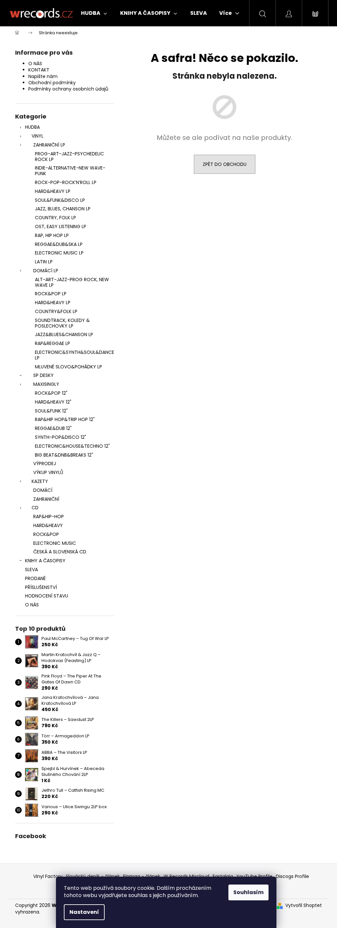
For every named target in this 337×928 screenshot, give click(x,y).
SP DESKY (43, 375)
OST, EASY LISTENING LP (60, 226)
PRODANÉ (35, 578)
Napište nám (43, 76)
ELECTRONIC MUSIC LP (59, 253)
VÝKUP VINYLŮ (48, 472)
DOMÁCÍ (42, 490)
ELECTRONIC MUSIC (54, 543)
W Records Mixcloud (186, 876)
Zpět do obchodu (224, 164)
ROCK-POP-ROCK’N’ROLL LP (65, 182)
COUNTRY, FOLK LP (55, 217)
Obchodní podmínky (52, 82)
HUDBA (32, 127)
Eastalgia (223, 876)
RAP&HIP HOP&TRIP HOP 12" (65, 419)
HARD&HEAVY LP (52, 191)
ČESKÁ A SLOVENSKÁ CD (59, 551)
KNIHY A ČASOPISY (45, 560)
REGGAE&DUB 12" (53, 428)
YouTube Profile (254, 876)
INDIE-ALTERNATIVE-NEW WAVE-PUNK (70, 171)
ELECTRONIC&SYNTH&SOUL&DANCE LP (74, 355)
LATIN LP (44, 261)
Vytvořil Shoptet (303, 905)
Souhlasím (248, 892)
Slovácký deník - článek (93, 876)
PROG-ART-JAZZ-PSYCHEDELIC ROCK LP (69, 156)
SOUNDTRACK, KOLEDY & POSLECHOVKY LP (62, 323)
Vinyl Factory (48, 876)
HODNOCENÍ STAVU (46, 596)
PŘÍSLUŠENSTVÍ (41, 587)
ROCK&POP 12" (51, 393)
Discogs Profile (292, 876)
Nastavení (84, 912)
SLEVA (31, 569)
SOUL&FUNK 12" (51, 411)
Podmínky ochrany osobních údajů (68, 89)
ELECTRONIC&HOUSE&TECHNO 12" (72, 446)
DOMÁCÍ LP (45, 270)
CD (35, 507)
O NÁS (35, 63)
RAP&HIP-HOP (48, 516)
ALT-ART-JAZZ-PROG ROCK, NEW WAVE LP (72, 282)
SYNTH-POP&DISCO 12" (60, 437)
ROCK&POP (46, 534)
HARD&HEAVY (48, 525)
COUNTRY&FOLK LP (56, 311)
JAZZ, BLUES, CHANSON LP (63, 208)
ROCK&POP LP (50, 293)
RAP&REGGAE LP (52, 343)
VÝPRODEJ (44, 463)
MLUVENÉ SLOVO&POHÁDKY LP (68, 366)
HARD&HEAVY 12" (53, 402)
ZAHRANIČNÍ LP (49, 145)
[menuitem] (94, 13)
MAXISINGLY (46, 384)
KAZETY (40, 481)
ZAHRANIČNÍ (46, 499)
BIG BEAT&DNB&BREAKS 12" (64, 455)
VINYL (37, 136)
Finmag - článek (141, 876)
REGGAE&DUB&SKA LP (59, 244)
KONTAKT (38, 69)
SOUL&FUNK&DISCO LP (60, 200)
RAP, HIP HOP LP (52, 235)
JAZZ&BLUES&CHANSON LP (64, 334)
